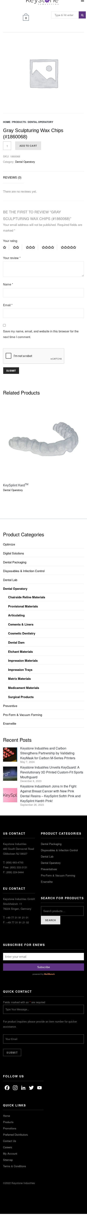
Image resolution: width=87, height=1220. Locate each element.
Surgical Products (21, 697)
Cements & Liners (20, 624)
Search (50, 920)
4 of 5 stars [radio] (49, 247)
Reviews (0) (12, 177)
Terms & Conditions (14, 1166)
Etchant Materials (20, 651)
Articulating (16, 615)
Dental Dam (16, 642)
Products (19, 122)
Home (6, 122)
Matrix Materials (19, 678)
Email (8, 305)
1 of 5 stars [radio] (6, 247)
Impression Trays (20, 669)
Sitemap (8, 1160)
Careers (7, 1147)
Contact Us (9, 1141)
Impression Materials (23, 660)
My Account (10, 1153)
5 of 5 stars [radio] (70, 247)
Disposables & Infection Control (24, 571)
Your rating (10, 241)
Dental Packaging (14, 562)
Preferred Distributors (15, 1134)
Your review (12, 258)
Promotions (9, 1128)
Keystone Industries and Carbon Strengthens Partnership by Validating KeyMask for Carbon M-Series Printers (47, 753)
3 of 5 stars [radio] (32, 247)
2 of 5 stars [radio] (17, 247)
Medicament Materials (23, 687)
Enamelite (9, 723)
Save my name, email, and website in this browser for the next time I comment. (41, 334)
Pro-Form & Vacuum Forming (22, 714)
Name (8, 284)
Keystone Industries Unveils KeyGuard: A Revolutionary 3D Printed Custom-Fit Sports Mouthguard (51, 772)
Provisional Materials (23, 606)
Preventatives (49, 869)
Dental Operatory (40, 122)
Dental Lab (10, 580)
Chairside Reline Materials (26, 597)
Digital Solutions (13, 553)
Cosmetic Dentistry (21, 633)
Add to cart (28, 145)
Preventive (10, 706)
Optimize (9, 544)
